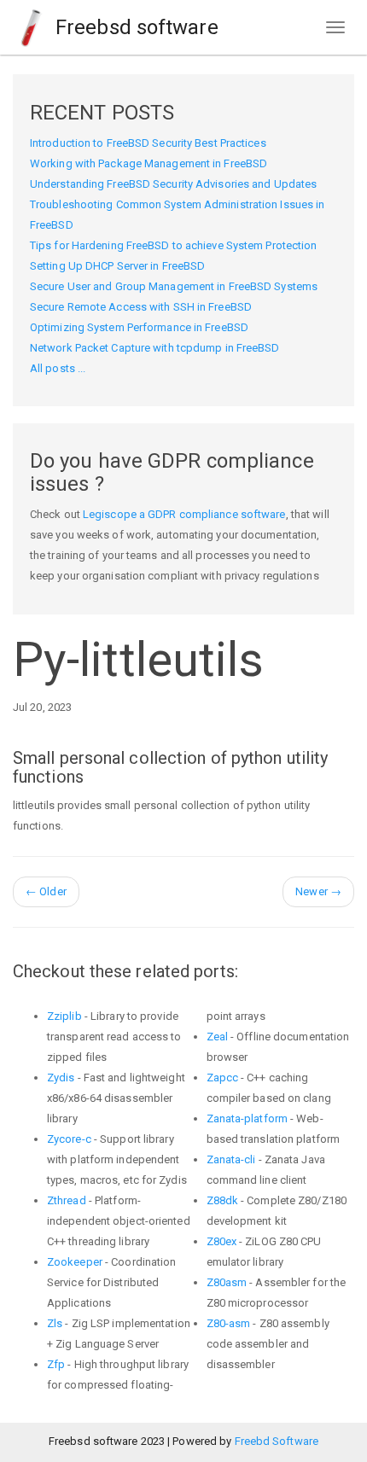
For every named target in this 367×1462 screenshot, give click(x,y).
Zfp (56, 1364)
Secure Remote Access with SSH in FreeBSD (141, 306)
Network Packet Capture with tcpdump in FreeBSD (155, 347)
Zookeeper (74, 1261)
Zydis (61, 1077)
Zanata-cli (231, 1159)
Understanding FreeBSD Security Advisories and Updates (173, 184)
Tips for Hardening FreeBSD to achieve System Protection (173, 245)
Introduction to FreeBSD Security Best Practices (148, 143)
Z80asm (227, 1282)
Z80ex (222, 1241)
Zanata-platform (247, 1118)
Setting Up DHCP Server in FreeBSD (117, 265)
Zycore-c (69, 1139)
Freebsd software (134, 27)
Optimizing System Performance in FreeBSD (139, 327)
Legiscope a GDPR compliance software (184, 514)
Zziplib (64, 1016)
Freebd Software (277, 1441)
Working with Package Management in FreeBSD (148, 163)
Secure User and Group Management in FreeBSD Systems (173, 286)
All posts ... (57, 368)
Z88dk (223, 1200)
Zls (54, 1323)
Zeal (217, 1036)
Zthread (66, 1200)
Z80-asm (229, 1323)
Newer (318, 891)
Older (46, 891)
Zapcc (223, 1077)
